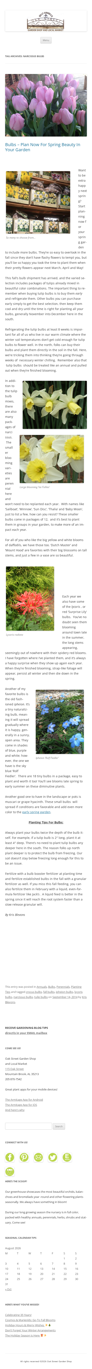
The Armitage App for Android (24, 1100)
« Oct (8, 1289)
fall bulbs (49, 992)
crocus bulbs (34, 992)
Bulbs (51, 987)
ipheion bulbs (64, 992)
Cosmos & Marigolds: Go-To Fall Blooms (30, 1320)
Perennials (63, 987)
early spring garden (36, 812)
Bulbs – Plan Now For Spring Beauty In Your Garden (42, 147)
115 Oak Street (14, 1069)
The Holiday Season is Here (22, 1335)
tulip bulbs (41, 997)
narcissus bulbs (23, 997)
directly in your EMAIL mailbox (26, 1033)
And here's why (15, 1110)
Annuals (42, 987)
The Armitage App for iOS (21, 1105)
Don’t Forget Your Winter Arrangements (30, 1330)
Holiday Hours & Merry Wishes (25, 1325)
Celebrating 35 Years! (18, 1315)
